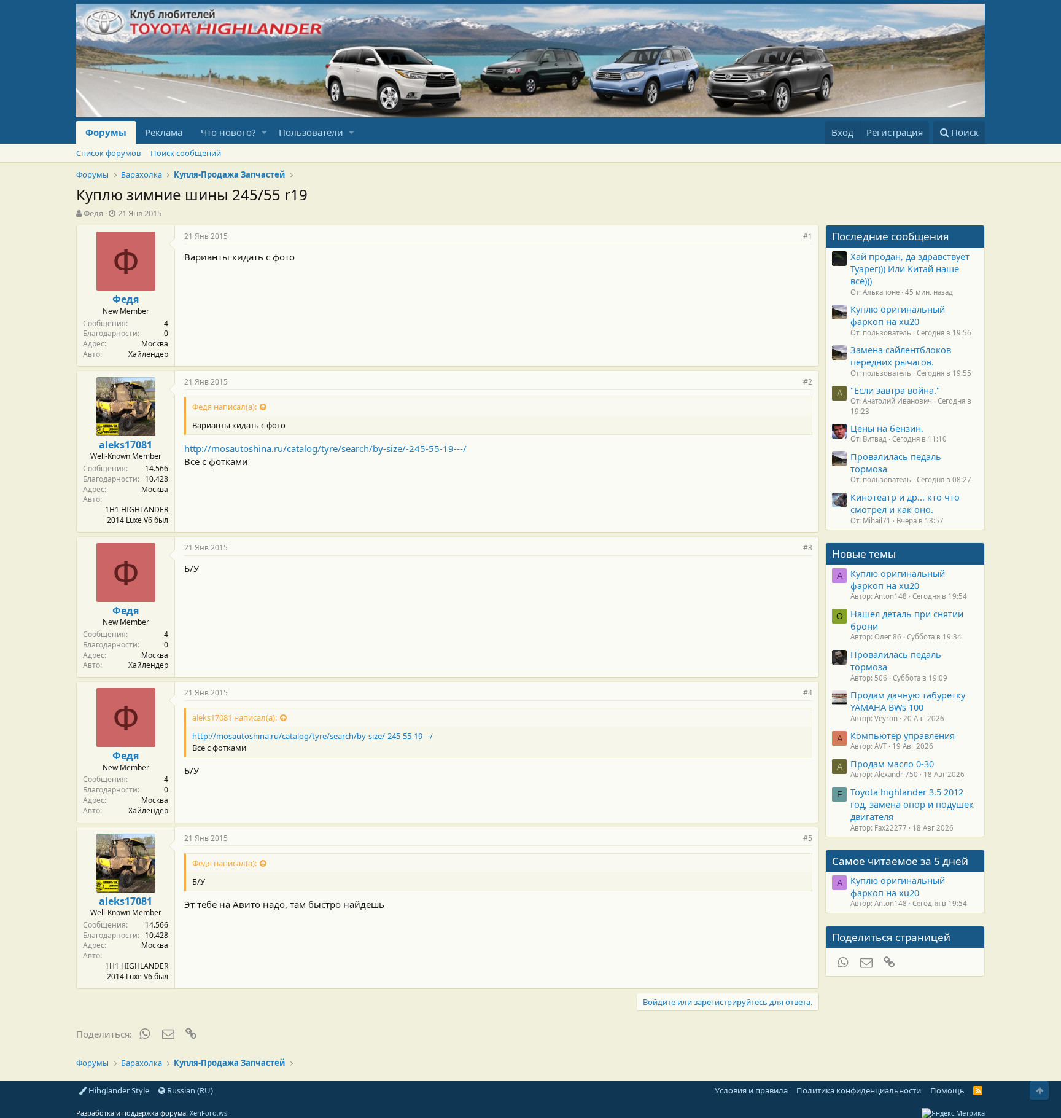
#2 (807, 382)
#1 (807, 236)
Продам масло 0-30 (892, 763)
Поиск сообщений (185, 152)
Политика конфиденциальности (858, 1090)
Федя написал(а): (224, 406)
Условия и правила (751, 1090)
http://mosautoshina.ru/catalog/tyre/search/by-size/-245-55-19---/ (325, 448)
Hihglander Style (118, 1090)
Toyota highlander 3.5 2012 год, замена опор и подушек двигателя (912, 804)
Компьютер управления (902, 735)
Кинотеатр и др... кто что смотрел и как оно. (905, 503)
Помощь (947, 1090)
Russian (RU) (189, 1090)
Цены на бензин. (886, 428)
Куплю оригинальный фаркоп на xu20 (897, 315)
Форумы (105, 132)
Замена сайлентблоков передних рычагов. (900, 355)
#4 (807, 692)
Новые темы (864, 554)
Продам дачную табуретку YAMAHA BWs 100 (907, 701)
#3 (807, 547)
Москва (154, 343)
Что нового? (228, 132)
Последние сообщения (890, 236)
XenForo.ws (208, 1112)
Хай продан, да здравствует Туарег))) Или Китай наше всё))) (910, 268)
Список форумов (108, 152)
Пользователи (311, 132)
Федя (93, 213)
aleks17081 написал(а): (234, 717)
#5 (807, 838)
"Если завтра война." (895, 390)
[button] (264, 132)
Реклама (163, 132)
